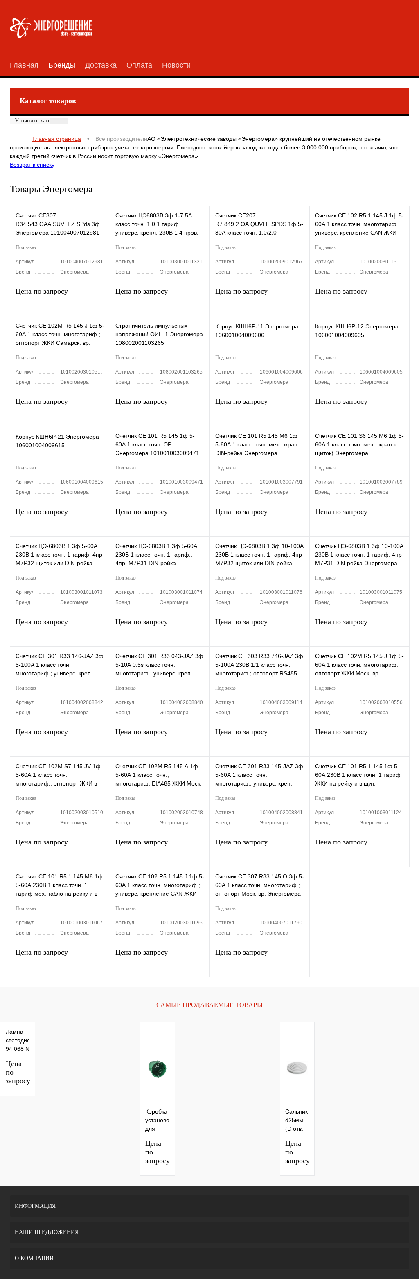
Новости (176, 65)
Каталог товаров (48, 101)
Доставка (101, 65)
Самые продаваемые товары (209, 1004)
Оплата (139, 65)
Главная (24, 65)
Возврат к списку (32, 164)
